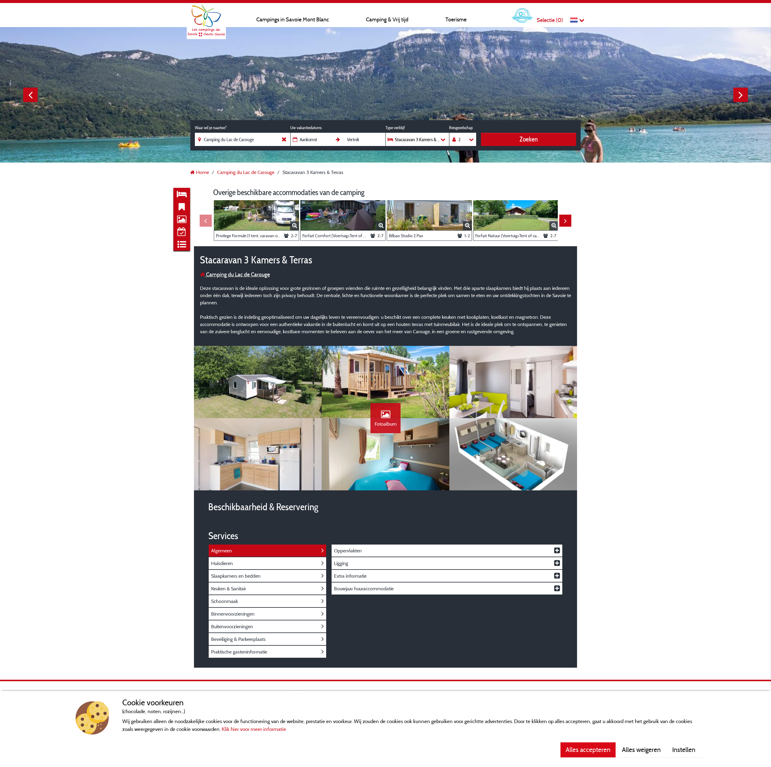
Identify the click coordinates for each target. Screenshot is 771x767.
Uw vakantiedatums (306, 127)
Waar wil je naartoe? (210, 127)
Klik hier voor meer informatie (254, 729)
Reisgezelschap (461, 127)
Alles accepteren (588, 749)
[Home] (206, 17)
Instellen (684, 749)
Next (740, 95)
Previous (30, 95)
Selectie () (550, 20)
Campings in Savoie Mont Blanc (292, 19)
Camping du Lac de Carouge (237, 274)
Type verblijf (395, 127)
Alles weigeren (641, 749)
